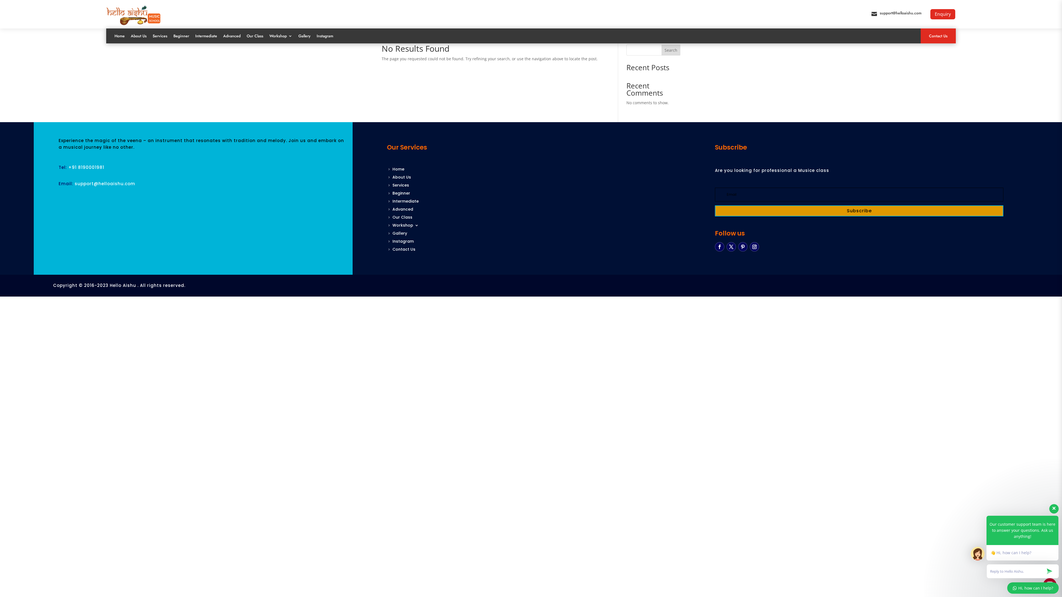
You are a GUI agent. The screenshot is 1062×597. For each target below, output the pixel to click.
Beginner (181, 36)
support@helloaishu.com (901, 13)
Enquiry (943, 14)
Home (119, 36)
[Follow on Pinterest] (743, 247)
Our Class (255, 36)
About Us (139, 36)
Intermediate (206, 36)
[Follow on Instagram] (754, 247)
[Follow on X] (731, 247)
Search (671, 50)
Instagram (325, 36)
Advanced (232, 36)
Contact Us (938, 36)
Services (160, 36)
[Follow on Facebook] (719, 247)
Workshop (278, 36)
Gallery (304, 36)
